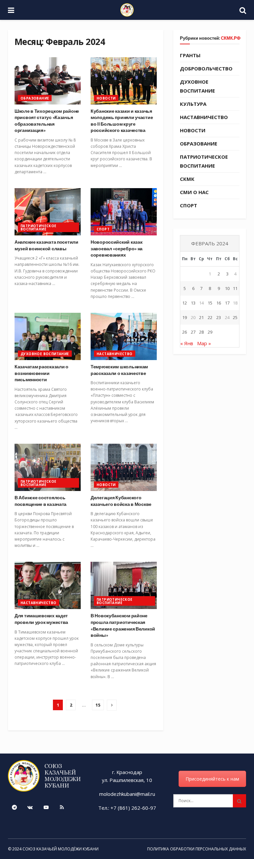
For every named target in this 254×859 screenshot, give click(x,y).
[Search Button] (239, 800)
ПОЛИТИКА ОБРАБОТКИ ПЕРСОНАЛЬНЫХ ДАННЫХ (196, 849)
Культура (193, 104)
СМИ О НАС (194, 192)
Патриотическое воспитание (39, 227)
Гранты (190, 55)
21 (201, 317)
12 (184, 303)
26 (184, 332)
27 (193, 332)
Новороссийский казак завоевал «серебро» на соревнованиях (117, 248)
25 (235, 317)
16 (218, 303)
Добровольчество (206, 68)
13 (193, 303)
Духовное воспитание (45, 353)
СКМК (187, 179)
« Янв (186, 343)
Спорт (103, 229)
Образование (35, 98)
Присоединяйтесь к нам (212, 779)
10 (227, 288)
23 (218, 317)
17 (227, 303)
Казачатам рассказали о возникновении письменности (41, 373)
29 (210, 332)
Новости (106, 98)
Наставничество (115, 353)
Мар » (204, 343)
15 (98, 705)
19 (184, 317)
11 (235, 288)
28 (201, 332)
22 (210, 317)
